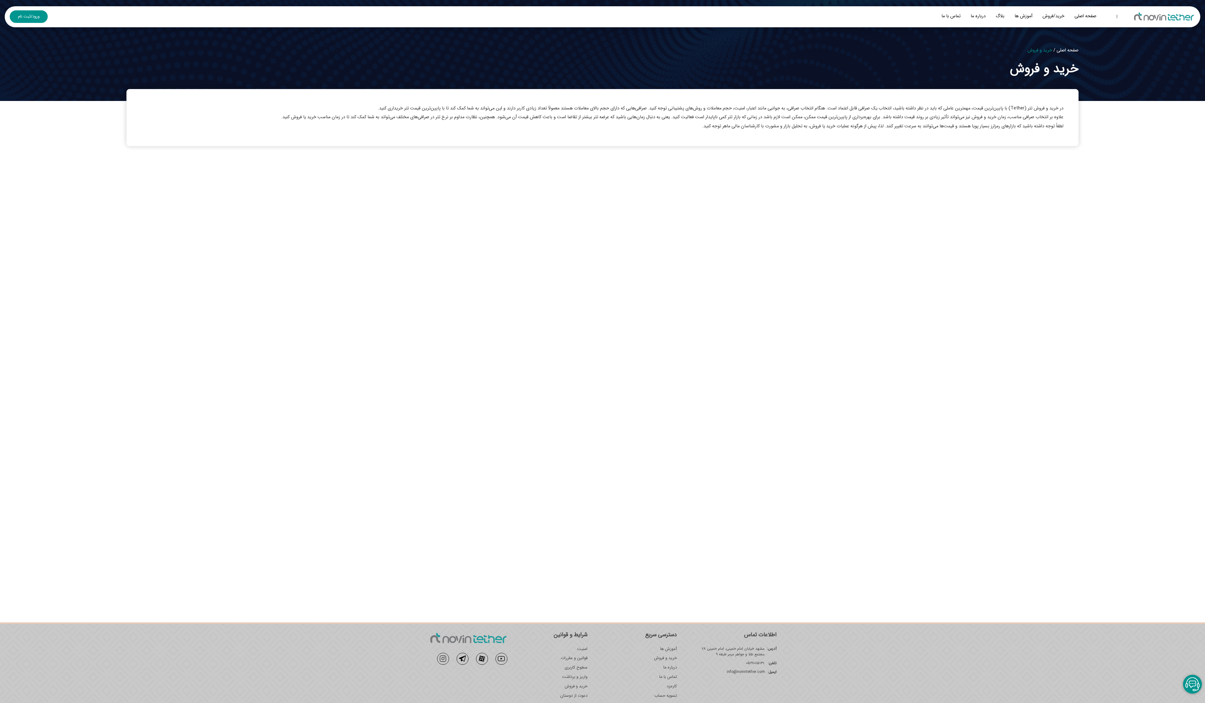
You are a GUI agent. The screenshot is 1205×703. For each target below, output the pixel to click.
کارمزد (672, 686)
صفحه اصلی (1085, 16)
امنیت (582, 649)
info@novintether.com (746, 672)
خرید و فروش (665, 658)
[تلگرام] (463, 659)
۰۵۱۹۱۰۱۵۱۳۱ (761, 663)
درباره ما (978, 16)
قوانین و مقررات (574, 658)
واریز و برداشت (574, 677)
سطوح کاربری (576, 667)
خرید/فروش (1053, 16)
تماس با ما (951, 16)
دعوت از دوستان (573, 696)
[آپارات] (482, 659)
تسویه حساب (665, 696)
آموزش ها (1023, 16)
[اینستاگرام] (443, 659)
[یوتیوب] (501, 659)
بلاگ (1000, 16)
